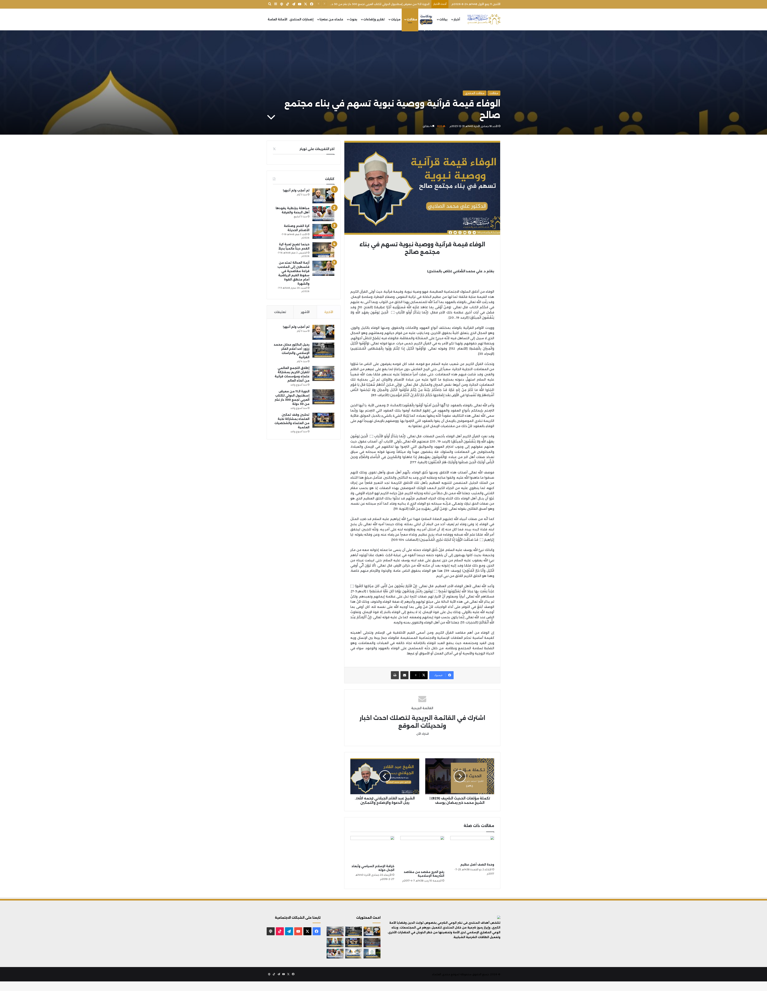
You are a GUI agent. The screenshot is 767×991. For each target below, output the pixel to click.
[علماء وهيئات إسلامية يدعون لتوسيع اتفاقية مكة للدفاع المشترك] (335, 942)
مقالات (412, 19)
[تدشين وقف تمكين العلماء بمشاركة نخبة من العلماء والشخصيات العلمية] (323, 420)
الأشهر (305, 312)
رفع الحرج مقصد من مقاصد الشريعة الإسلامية (424, 874)
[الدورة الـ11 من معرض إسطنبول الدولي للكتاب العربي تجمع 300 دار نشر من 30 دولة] (323, 396)
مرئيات (395, 19)
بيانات (443, 19)
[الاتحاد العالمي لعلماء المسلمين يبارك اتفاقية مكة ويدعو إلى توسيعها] (372, 953)
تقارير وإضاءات (374, 19)
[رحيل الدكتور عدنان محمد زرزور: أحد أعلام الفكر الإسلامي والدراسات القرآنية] (323, 350)
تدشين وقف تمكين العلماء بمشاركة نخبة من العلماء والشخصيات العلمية (384, 4)
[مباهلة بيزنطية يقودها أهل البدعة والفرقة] (323, 213)
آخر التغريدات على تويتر (317, 149)
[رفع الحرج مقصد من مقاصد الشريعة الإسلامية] (422, 852)
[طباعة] (395, 675)
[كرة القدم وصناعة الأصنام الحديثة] (323, 231)
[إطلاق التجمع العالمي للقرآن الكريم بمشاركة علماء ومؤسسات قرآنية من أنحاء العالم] (323, 373)
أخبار (457, 19)
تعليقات (280, 312)
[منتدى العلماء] (483, 19)
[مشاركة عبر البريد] (404, 675)
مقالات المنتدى (474, 93)
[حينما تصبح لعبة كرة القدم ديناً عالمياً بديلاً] (323, 249)
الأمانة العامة (277, 19)
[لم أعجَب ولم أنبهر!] (323, 195)
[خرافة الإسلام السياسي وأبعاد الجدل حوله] (372, 849)
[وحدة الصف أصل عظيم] (472, 848)
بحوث (353, 19)
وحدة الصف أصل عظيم (477, 864)
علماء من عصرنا (331, 19)
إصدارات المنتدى (301, 19)
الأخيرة (328, 312)
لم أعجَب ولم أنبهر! (296, 190)
